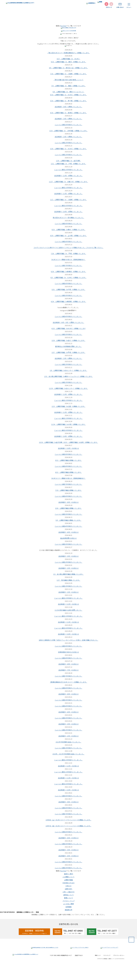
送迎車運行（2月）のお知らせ (68, 568)
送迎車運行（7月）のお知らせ (68, 670)
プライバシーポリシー (118, 955)
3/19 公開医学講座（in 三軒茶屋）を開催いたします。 (68, 131)
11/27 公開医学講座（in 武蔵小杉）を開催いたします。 (68, 181)
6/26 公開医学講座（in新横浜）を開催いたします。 (68, 271)
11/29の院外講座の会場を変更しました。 (68, 610)
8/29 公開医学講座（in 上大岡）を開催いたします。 (68, 235)
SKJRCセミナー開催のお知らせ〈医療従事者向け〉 (68, 259)
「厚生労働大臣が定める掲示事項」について (68, 80)
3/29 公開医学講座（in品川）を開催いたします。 (68, 340)
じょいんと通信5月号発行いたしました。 (68, 295)
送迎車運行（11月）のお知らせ (68, 622)
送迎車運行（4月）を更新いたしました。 (68, 107)
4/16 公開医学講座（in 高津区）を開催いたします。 (68, 113)
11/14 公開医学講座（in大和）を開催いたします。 (68, 424)
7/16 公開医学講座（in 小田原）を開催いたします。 (68, 74)
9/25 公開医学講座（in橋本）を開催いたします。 (68, 229)
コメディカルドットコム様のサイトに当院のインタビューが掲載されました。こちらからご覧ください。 (69, 247)
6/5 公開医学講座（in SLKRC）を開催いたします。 (68, 277)
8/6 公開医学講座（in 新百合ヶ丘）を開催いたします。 (68, 68)
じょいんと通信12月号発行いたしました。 (68, 169)
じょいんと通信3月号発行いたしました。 (68, 125)
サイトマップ (107, 955)
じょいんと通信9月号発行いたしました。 (68, 223)
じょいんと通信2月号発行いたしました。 (68, 142)
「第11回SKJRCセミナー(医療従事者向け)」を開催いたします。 (68, 53)
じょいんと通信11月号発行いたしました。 (68, 187)
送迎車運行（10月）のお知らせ (68, 448)
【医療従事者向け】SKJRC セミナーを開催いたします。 (68, 682)
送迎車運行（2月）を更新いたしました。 (68, 137)
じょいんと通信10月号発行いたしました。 (68, 205)
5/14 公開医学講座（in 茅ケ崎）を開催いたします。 (68, 101)
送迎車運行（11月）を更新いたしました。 (68, 193)
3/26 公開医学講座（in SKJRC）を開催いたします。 (68, 148)
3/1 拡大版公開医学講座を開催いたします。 (68, 574)
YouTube (63, 26)
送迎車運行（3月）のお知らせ (68, 556)
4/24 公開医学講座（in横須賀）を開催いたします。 (68, 301)
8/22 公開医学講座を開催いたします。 (68, 472)
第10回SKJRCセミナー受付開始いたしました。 (68, 217)
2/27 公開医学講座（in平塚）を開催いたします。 (68, 352)
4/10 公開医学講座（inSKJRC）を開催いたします (69, 328)
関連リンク (98, 955)
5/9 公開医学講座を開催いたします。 (68, 520)
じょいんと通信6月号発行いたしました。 (68, 283)
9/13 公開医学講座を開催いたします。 (68, 460)
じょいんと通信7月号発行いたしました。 (68, 265)
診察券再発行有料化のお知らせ (68, 652)
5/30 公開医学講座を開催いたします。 (68, 508)
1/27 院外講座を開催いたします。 (68, 580)
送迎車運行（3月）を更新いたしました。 (68, 119)
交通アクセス (79, 955)
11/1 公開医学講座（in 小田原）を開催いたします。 (68, 199)
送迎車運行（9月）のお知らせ (68, 802)
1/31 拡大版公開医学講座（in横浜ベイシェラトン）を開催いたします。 (68, 376)
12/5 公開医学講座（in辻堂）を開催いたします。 (68, 406)
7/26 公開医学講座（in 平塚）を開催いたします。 (68, 253)
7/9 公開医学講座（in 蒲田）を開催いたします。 (68, 86)
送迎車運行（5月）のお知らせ (68, 850)
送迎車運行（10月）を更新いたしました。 (68, 211)
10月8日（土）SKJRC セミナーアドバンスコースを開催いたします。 (68, 820)
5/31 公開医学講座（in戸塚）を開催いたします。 (68, 289)
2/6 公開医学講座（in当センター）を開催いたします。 (68, 370)
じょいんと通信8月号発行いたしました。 (68, 241)
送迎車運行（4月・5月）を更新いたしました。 (68, 322)
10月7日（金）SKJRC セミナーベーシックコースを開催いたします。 (68, 826)
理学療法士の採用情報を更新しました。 (68, 346)
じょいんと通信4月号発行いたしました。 (68, 316)
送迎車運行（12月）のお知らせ (68, 604)
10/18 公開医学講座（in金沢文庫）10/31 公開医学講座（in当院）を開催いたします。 (68, 442)
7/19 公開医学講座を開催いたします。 (68, 490)
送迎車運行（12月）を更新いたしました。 (68, 175)
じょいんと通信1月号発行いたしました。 (68, 154)
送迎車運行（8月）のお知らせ (68, 664)
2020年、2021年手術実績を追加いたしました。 (68, 754)
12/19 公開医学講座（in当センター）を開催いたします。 (68, 388)
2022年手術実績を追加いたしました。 (68, 742)
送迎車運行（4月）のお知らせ (68, 532)
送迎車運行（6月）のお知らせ (68, 502)
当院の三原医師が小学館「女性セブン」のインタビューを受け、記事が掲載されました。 (68, 640)
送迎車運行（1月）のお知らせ (68, 592)
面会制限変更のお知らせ (68, 538)
